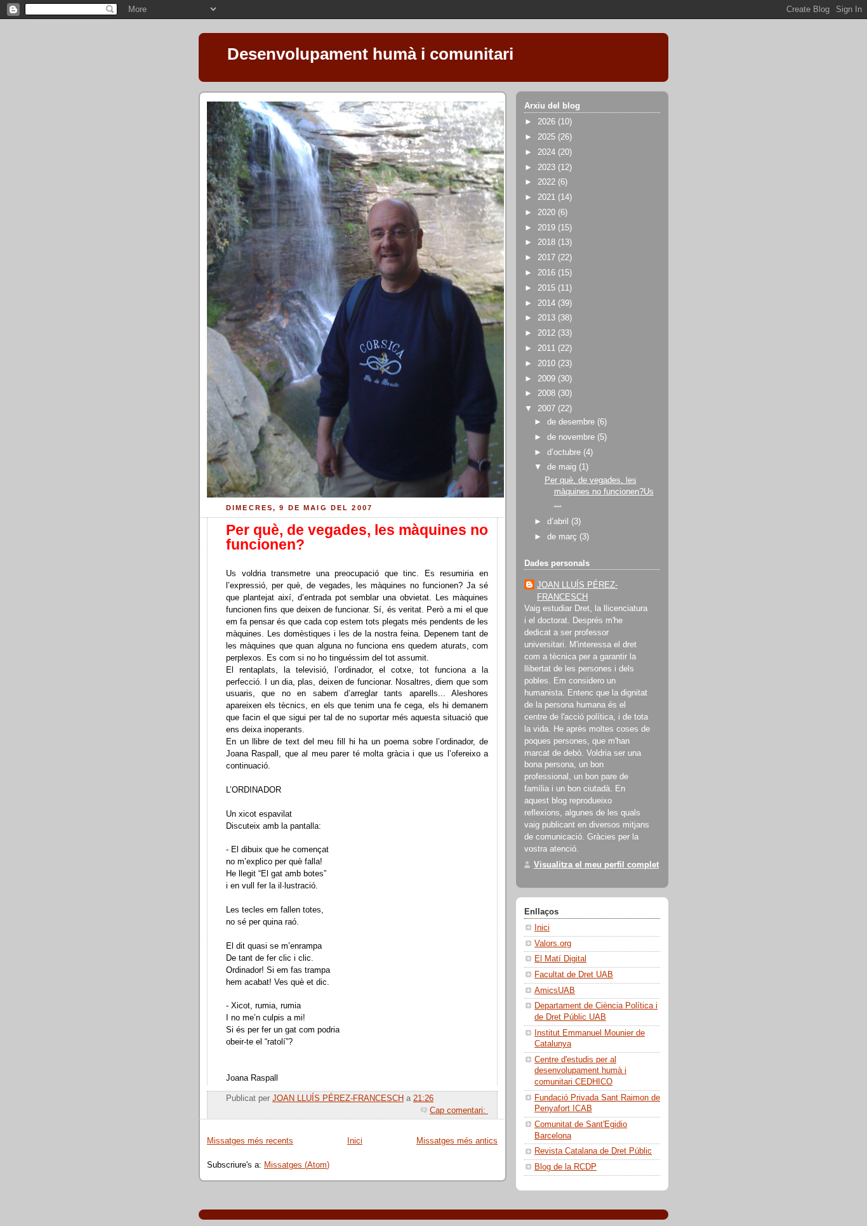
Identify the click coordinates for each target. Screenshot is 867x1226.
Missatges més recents (250, 1141)
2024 (548, 152)
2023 (548, 167)
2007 (548, 408)
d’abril (559, 521)
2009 (548, 378)
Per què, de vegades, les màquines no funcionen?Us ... (599, 491)
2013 (548, 317)
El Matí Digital (560, 958)
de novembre (572, 437)
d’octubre (565, 452)
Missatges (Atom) (296, 1165)
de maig (563, 467)
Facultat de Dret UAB (573, 974)
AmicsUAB (554, 990)
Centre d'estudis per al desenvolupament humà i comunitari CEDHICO (580, 1070)
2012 (548, 333)
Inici (354, 1141)
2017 (548, 257)
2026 (548, 121)
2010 (548, 363)
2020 (548, 212)
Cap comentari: (459, 1110)
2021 (548, 197)
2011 (548, 348)
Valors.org (552, 943)
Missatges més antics (457, 1141)
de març (563, 536)
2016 (548, 272)
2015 (548, 288)
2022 (548, 182)
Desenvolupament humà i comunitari (370, 53)
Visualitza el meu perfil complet (596, 864)
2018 (548, 242)
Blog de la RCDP (565, 1167)
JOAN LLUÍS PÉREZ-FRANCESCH (577, 591)
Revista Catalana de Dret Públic (593, 1151)
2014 (548, 303)
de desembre (572, 422)
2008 (548, 393)
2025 (548, 137)
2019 (548, 227)
